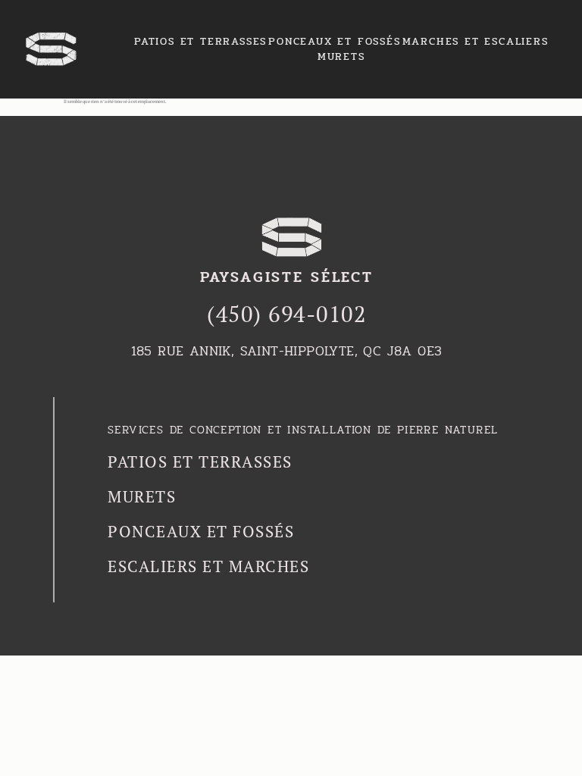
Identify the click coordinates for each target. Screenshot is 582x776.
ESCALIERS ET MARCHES (208, 566)
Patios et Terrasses (200, 41)
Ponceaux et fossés (334, 41)
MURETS (341, 56)
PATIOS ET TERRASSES (200, 461)
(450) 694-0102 (286, 313)
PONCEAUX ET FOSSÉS (201, 531)
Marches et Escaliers (475, 41)
